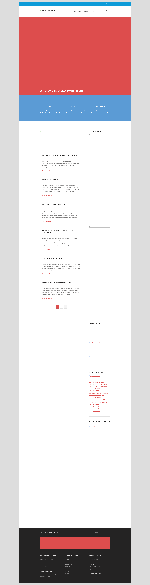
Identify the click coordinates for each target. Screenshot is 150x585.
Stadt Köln (98, 406)
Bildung (105, 384)
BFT (102, 384)
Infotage (100, 399)
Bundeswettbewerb (92, 386)
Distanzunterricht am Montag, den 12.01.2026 (59, 155)
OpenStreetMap (98, 575)
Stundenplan (96, 4)
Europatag (92, 393)
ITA (90, 402)
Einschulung (103, 388)
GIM (97, 397)
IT (103, 399)
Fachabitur (98, 393)
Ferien (103, 395)
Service (92, 11)
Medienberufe (102, 402)
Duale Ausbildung (98, 388)
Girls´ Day (99, 397)
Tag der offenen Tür (104, 406)
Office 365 (107, 4)
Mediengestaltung (94, 404)
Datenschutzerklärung (46, 532)
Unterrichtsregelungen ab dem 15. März (57, 283)
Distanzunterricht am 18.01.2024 (54, 180)
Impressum (56, 532)
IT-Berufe (106, 399)
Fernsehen (92, 397)
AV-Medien (97, 382)
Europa (86, 11)
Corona (97, 386)
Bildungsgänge (77, 11)
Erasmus (107, 388)
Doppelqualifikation (92, 388)
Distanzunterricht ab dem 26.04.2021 (56, 204)
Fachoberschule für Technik (95, 395)
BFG (100, 384)
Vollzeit (91, 411)
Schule (69, 11)
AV (93, 382)
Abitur (91, 382)
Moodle (102, 4)
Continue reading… (47, 170)
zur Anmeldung (98, 543)
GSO (103, 397)
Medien (94, 402)
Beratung (102, 382)
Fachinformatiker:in (105, 393)
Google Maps (98, 573)
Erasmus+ (92, 391)
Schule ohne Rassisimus (93, 406)
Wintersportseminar (96, 411)
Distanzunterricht (103, 386)
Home (65, 11)
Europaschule (103, 391)
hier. (98, 329)
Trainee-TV (98, 409)
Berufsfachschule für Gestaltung (93, 384)
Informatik (91, 399)
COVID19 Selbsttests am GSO (52, 258)
